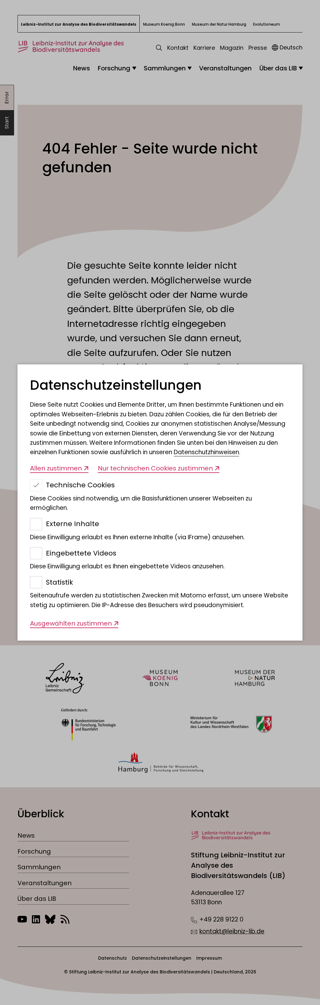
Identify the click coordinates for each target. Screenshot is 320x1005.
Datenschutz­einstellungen (116, 385)
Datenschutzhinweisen (206, 452)
